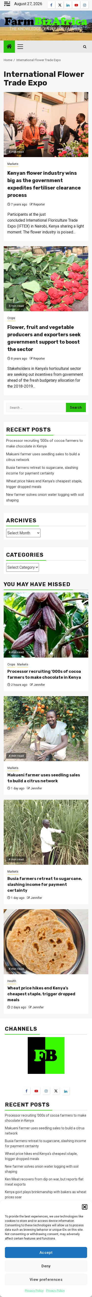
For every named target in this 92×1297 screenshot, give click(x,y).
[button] (84, 1206)
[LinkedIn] (65, 1091)
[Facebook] (26, 1090)
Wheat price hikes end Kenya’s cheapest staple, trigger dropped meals (41, 994)
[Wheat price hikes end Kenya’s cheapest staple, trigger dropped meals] (46, 941)
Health (11, 981)
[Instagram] (46, 1090)
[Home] (9, 46)
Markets (12, 164)
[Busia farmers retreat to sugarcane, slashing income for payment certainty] (46, 832)
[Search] (85, 47)
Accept (46, 1252)
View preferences (46, 1279)
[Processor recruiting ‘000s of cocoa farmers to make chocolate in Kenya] (46, 625)
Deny (45, 1266)
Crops (11, 318)
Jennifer (39, 685)
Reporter (39, 204)
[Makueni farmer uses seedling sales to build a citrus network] (46, 728)
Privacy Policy (34, 1290)
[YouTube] (36, 1090)
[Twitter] (56, 1090)
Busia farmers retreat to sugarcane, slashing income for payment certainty (44, 884)
